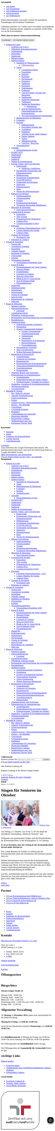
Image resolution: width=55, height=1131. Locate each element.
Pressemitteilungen (23, 283)
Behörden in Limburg (20, 240)
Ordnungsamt (26, 88)
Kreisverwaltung (13, 1065)
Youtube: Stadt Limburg (16, 1083)
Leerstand (20, 311)
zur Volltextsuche (13, 16)
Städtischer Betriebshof (30, 104)
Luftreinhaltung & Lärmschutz (23, 414)
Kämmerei (25, 81)
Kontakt (9, 914)
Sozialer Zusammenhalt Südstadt (29, 329)
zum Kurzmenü (12, 13)
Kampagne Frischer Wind (21, 423)
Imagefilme (15, 249)
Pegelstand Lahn (23, 237)
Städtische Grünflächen (30, 168)
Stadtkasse (25, 83)
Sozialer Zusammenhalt (30, 331)
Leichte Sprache (12, 439)
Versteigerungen (22, 145)
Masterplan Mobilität (19, 416)
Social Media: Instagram (16, 1086)
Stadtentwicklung (18, 322)
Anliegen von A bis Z (20, 47)
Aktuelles (15, 148)
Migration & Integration (20, 207)
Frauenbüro (26, 72)
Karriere (19, 122)
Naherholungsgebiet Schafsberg (29, 324)
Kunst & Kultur (17, 265)
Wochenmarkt (17, 292)
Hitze (18, 189)
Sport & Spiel (16, 297)
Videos (24, 139)
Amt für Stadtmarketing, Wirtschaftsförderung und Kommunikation (31, 111)
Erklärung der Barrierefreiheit (18, 436)
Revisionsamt (26, 79)
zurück (4, 883)
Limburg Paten (22, 233)
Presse (8, 434)
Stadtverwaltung (17, 61)
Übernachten (16, 256)
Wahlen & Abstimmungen (21, 161)
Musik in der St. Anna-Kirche (28, 279)
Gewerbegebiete (17, 389)
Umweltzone (16, 407)
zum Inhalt (10, 6)
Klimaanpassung (23, 187)
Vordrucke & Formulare (26, 359)
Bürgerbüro (16, 54)
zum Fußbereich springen (16, 11)
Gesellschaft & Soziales (20, 212)
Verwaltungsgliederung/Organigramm (36, 116)
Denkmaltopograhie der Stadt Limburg (32, 379)
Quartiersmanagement (30, 334)
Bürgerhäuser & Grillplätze (22, 299)
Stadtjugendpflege (23, 196)
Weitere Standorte (8, 961)
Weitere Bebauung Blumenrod (28, 352)
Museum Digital (22, 269)
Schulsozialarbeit (23, 198)
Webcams (15, 301)
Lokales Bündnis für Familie (27, 230)
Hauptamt (25, 77)
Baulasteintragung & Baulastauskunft (31, 363)
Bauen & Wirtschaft (14, 304)
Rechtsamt (25, 86)
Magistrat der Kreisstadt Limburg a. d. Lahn (19, 941)
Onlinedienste (16, 51)
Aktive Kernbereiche (24, 350)
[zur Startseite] (21, 457)
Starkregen (20, 184)
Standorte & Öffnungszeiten (27, 63)
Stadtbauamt (26, 97)
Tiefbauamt (26, 102)
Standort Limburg (18, 306)
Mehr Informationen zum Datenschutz (16, 454)
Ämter (18, 67)
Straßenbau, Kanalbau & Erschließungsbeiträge (30, 384)
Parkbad (14, 258)
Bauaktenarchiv (22, 361)
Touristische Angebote (20, 246)
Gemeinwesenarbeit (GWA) (27, 223)
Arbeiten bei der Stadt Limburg (34, 134)
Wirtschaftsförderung (19, 308)
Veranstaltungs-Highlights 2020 (29, 262)
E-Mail (9, 956)
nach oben (5, 885)
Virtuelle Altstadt (18, 251)
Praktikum (25, 132)
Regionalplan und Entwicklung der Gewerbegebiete (32, 318)
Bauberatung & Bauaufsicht (22, 354)
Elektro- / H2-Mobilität (20, 405)
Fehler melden (12, 925)
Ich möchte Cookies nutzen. (23, 40)
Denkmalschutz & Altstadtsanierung (25, 375)
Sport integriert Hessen (25, 210)
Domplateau (21, 327)
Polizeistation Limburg (15, 1072)
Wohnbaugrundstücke (20, 386)
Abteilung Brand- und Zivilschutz (24, 373)
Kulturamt (25, 90)
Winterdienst (32, 106)
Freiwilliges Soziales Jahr (31, 127)
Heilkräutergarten (18, 288)
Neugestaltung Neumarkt (26, 347)
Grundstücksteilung (24, 368)
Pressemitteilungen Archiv (26, 150)
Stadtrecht (15, 159)
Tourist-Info (16, 244)
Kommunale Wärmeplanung (27, 178)
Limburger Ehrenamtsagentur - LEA (31, 228)
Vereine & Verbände (19, 295)
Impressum (10, 921)
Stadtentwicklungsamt (30, 100)
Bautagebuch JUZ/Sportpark (33, 340)
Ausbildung (26, 129)
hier (43, 1044)
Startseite (9, 432)
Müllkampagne (22, 175)
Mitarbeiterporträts (28, 141)
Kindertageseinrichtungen (26, 203)
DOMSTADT (17, 152)
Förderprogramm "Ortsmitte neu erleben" (33, 382)
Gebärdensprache (13, 441)
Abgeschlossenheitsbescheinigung (30, 366)
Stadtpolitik (15, 157)
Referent (24, 74)
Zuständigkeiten (22, 357)
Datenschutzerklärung (15, 918)
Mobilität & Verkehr (14, 391)
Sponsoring (26, 338)
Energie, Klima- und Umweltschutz (25, 164)
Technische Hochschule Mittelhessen (31, 205)
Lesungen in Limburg (25, 274)
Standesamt (15, 56)
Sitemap (9, 923)
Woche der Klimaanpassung (27, 191)
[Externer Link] (30, 896)
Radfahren (15, 412)
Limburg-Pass (22, 221)
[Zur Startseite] (15, 762)
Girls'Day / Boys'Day (30, 143)
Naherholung (16, 290)
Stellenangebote (27, 125)
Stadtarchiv (15, 285)
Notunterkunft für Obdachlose (28, 219)
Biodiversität (21, 166)
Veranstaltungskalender (20, 260)
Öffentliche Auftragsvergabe (22, 315)
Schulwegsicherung (19, 398)
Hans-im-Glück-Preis (25, 276)
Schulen (19, 201)
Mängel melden (17, 58)
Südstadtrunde (27, 336)
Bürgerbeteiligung (28, 343)
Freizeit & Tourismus (14, 242)
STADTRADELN (24, 180)
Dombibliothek (22, 272)
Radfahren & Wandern (20, 253)
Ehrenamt (15, 226)
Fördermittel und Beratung (27, 182)
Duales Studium (27, 136)
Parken (14, 400)
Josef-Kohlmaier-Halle (25, 281)
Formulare (20, 120)
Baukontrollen (22, 370)
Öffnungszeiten (27, 65)
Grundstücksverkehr (29, 70)
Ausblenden (6, 40)
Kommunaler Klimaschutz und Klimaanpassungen (28, 172)
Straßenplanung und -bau (21, 421)
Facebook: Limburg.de (15, 1081)
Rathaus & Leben (13, 44)
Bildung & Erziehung (20, 194)
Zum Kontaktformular (10, 965)
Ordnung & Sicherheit (20, 235)
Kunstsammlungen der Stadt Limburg (31, 267)
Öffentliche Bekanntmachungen (24, 49)
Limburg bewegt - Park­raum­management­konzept (31, 402)
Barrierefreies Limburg (20, 418)
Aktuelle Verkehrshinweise (22, 396)
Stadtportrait (16, 155)
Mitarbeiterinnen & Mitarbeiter (28, 118)
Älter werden (21, 217)
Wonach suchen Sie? (9, 759)
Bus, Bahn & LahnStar (20, 393)
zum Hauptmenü (13, 9)
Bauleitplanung (17, 320)
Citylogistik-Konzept (19, 409)
